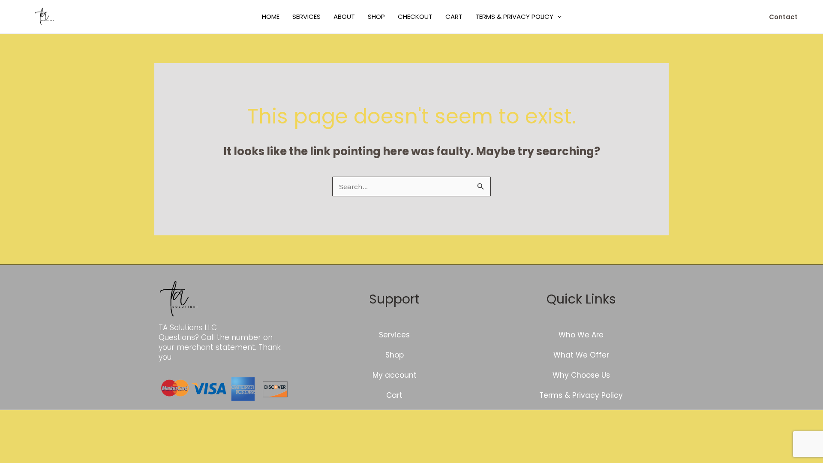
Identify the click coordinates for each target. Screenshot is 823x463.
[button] (557, 16)
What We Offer (581, 355)
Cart (454, 16)
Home (270, 16)
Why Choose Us (581, 375)
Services (306, 16)
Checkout (415, 16)
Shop (376, 16)
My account (394, 375)
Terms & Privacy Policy (514, 16)
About (344, 16)
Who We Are (581, 335)
